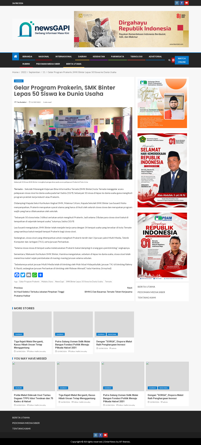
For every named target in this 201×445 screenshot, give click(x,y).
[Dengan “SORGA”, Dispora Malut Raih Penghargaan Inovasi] (114, 324)
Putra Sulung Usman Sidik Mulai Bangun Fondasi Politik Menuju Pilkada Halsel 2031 (72, 344)
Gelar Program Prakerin (29, 281)
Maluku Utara (47, 281)
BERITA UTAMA (73, 63)
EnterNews (110, 441)
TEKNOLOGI (136, 56)
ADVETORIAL (155, 56)
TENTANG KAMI (147, 297)
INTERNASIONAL (63, 56)
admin (113, 348)
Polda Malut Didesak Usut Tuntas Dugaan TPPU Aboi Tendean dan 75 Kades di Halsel (33, 398)
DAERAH (82, 56)
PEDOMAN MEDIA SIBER (48, 63)
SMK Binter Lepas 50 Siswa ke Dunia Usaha (84, 281)
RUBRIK (26, 63)
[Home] (15, 56)
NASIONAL (44, 56)
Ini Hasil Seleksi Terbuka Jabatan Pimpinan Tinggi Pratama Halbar (39, 291)
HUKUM (18, 388)
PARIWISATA (117, 56)
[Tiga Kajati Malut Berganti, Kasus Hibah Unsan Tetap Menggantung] (32, 324)
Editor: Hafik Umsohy (37, 351)
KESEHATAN (99, 56)
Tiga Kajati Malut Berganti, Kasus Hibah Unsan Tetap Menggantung (28, 344)
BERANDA (27, 56)
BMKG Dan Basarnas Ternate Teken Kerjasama (108, 289)
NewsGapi (59, 281)
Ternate (108, 281)
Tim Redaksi (21, 102)
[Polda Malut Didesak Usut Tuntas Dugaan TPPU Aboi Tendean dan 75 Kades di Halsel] (33, 376)
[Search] (169, 60)
